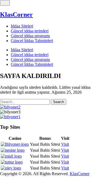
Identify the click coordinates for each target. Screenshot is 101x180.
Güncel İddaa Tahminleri (32, 40)
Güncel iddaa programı (30, 35)
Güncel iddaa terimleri (29, 31)
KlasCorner (16, 14)
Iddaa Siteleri (22, 26)
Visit (65, 144)
